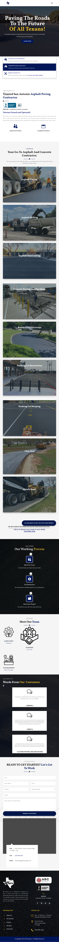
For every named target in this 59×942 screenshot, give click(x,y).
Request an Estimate (29, 813)
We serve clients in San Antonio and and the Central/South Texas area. (29, 526)
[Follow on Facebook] (37, 903)
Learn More (27, 41)
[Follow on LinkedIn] (49, 903)
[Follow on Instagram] (41, 903)
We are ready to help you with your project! (39, 523)
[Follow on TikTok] (45, 903)
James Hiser (8, 641)
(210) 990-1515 (29, 531)
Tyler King (29, 648)
